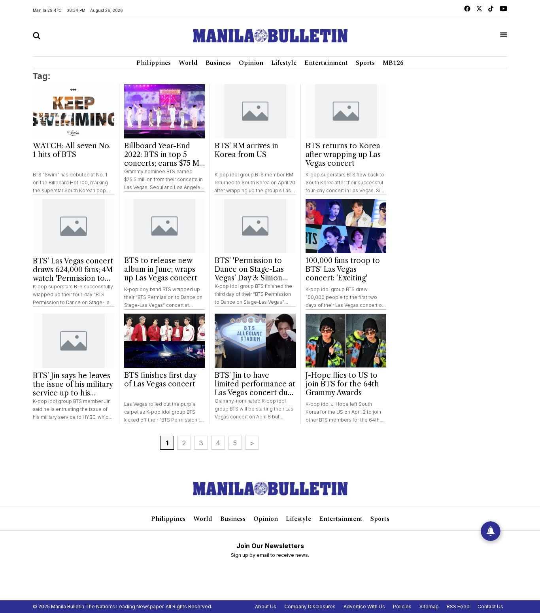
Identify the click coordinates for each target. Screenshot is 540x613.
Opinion (251, 63)
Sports (365, 63)
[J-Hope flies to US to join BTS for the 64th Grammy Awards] (346, 341)
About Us (265, 606)
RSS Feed (458, 606)
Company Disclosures (310, 606)
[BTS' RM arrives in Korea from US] (255, 111)
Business (218, 63)
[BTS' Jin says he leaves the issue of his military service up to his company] (73, 341)
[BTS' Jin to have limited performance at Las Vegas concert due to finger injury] (255, 341)
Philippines (153, 63)
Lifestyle (283, 63)
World (188, 63)
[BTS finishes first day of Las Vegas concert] (164, 341)
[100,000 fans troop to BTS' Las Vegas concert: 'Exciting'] (346, 226)
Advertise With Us (364, 606)
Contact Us (490, 606)
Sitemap (429, 606)
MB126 (393, 63)
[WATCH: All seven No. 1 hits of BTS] (73, 111)
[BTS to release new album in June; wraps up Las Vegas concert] (164, 226)
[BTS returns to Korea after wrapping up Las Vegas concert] (346, 111)
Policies (402, 606)
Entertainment (326, 63)
